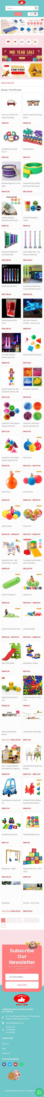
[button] (1, 26)
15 (37, 920)
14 (32, 920)
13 (27, 920)
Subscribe (22, 985)
